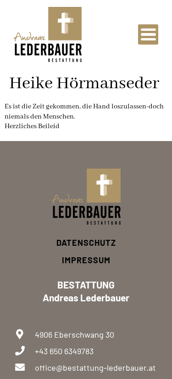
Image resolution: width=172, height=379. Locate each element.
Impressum (86, 260)
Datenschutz (86, 243)
